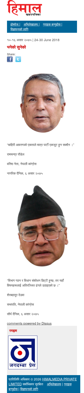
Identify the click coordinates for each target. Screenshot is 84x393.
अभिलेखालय (54, 384)
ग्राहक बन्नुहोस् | (52, 24)
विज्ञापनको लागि (19, 29)
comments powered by (29, 323)
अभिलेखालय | (32, 24)
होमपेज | (15, 24)
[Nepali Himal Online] (24, 11)
